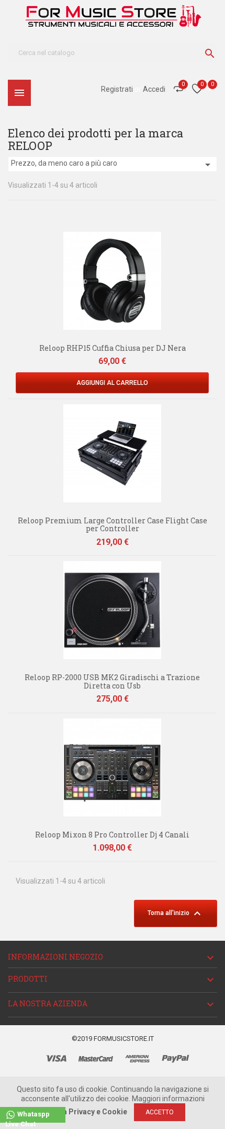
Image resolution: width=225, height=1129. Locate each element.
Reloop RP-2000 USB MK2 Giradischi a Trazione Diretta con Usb (112, 681)
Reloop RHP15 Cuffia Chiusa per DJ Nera (112, 348)
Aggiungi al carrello (112, 382)
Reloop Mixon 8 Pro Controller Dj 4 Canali (112, 835)
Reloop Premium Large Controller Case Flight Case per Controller (112, 524)
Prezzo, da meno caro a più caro (112, 164)
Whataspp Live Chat (27, 1117)
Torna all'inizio (176, 913)
